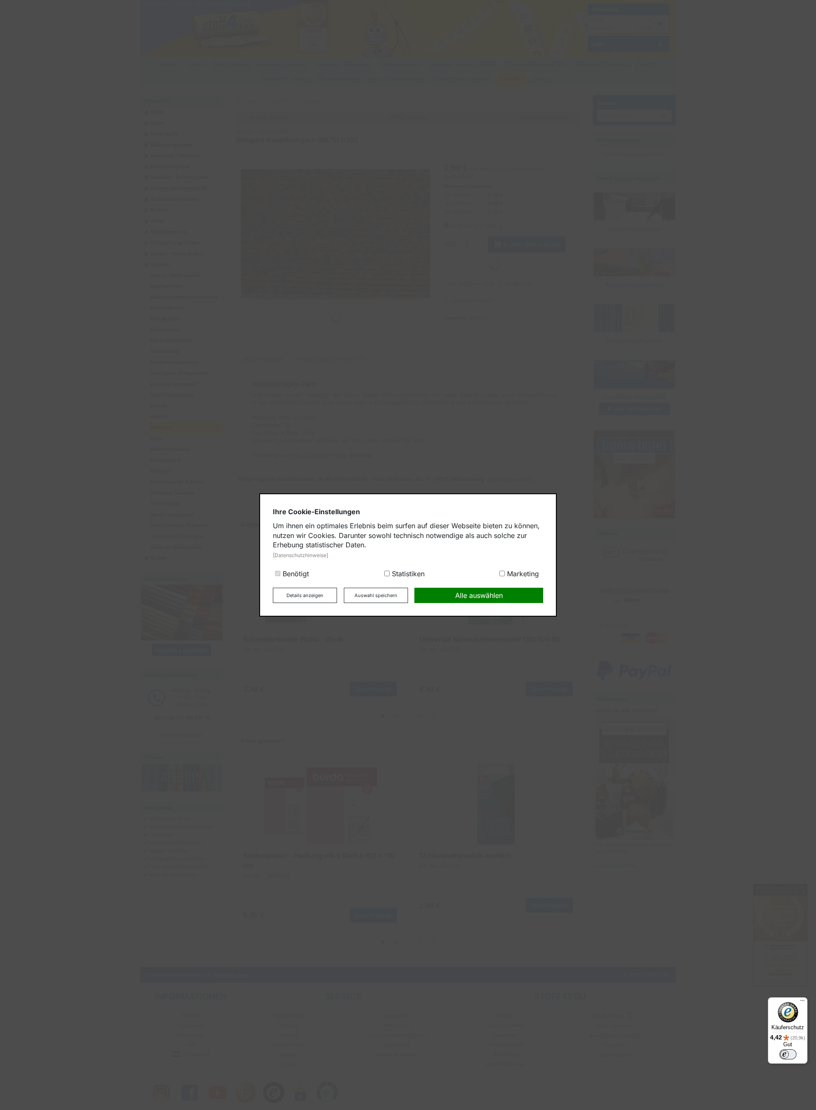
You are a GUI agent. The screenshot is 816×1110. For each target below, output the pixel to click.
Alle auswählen (479, 595)
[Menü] (802, 1002)
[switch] (787, 1054)
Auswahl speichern (375, 595)
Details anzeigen (304, 595)
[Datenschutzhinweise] (300, 555)
